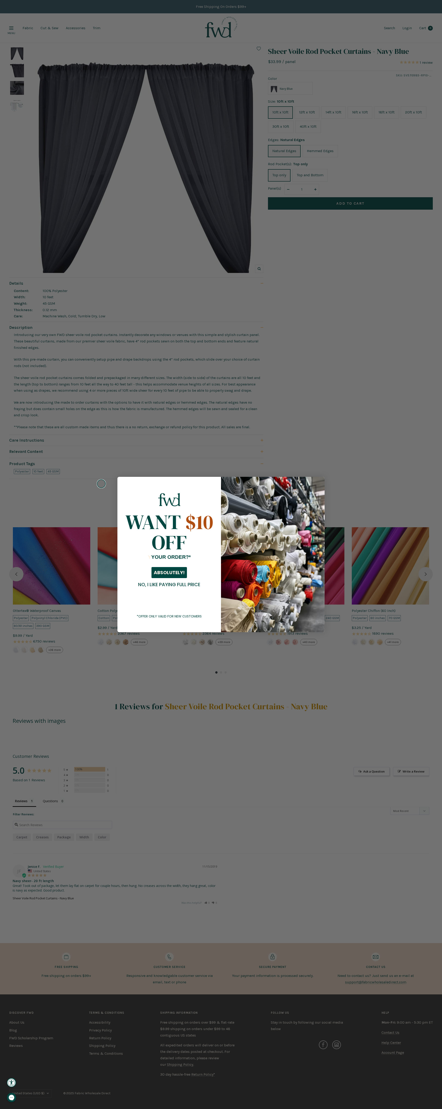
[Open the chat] (11, 1097)
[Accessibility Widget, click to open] (11, 1082)
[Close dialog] (101, 484)
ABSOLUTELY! (169, 572)
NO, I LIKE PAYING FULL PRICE (169, 584)
